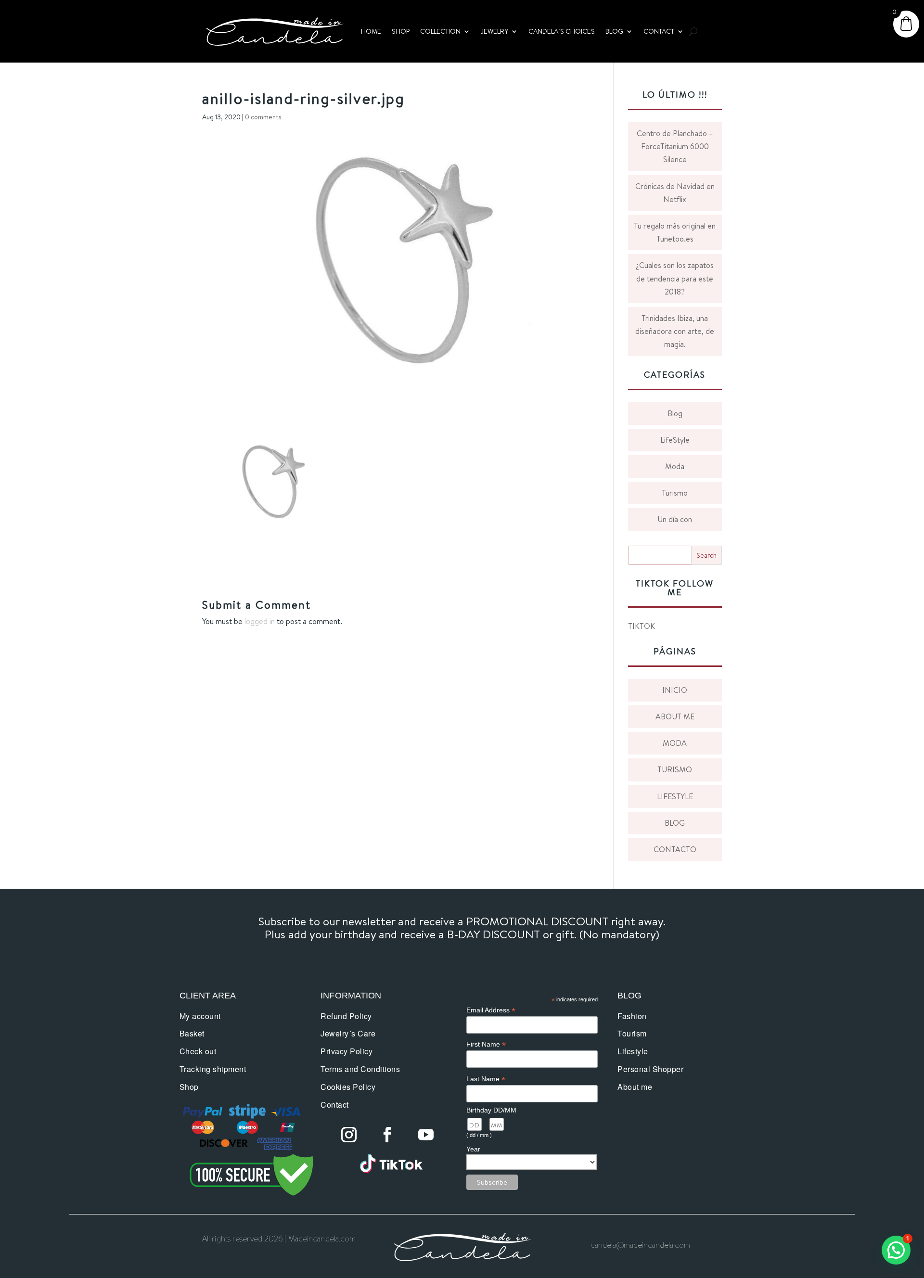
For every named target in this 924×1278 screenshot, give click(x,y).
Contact (335, 1104)
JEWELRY (494, 31)
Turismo (675, 492)
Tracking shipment (213, 1068)
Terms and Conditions (360, 1068)
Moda (674, 466)
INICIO (674, 690)
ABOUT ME (674, 716)
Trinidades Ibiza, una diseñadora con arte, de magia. (674, 331)
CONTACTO (675, 849)
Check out (198, 1051)
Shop (189, 1086)
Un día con (674, 519)
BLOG (614, 31)
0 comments (263, 117)
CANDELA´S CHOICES (561, 31)
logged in (259, 621)
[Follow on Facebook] (387, 1134)
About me (634, 1086)
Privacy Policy (346, 1051)
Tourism (632, 1033)
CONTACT (658, 31)
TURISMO (674, 769)
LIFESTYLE (675, 796)
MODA (675, 743)
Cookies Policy (348, 1086)
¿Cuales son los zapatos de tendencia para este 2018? (675, 278)
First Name (486, 1044)
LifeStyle (675, 440)
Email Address (490, 1010)
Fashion (632, 1016)
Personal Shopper (650, 1068)
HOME (371, 31)
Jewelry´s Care (348, 1033)
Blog (674, 413)
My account (200, 1016)
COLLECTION (440, 31)
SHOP (401, 31)
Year (473, 1149)
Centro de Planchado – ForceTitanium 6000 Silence (675, 146)
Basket (192, 1033)
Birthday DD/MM (491, 1110)
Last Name (485, 1079)
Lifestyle (632, 1051)
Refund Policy (346, 1016)
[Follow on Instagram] (349, 1134)
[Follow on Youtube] (426, 1134)
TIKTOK (641, 626)
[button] (896, 1250)
